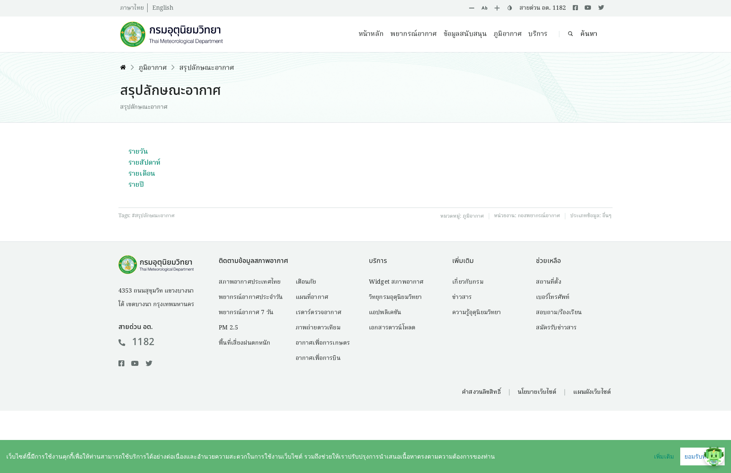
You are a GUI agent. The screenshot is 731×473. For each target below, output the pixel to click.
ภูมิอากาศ (508, 34)
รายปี (136, 185)
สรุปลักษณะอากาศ (206, 68)
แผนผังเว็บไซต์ (592, 392)
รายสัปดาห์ (144, 163)
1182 (143, 342)
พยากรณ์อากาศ (413, 34)
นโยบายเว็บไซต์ (537, 392)
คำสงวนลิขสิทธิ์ (481, 392)
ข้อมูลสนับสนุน (465, 34)
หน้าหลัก (371, 34)
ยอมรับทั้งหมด (702, 456)
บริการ (537, 34)
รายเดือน (142, 174)
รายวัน (138, 152)
